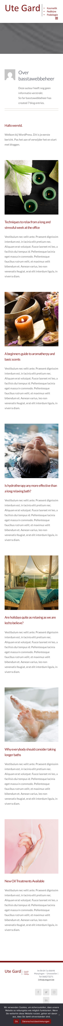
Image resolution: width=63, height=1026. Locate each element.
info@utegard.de (46, 979)
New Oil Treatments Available (24, 881)
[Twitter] (46, 992)
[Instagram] (54, 992)
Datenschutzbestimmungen (36, 1021)
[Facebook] (38, 992)
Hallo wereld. (13, 125)
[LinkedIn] (46, 1000)
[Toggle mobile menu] (56, 18)
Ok (16, 1021)
